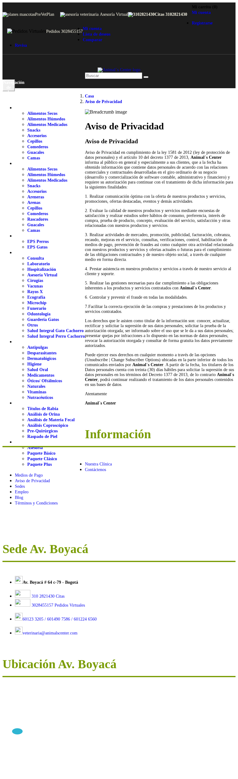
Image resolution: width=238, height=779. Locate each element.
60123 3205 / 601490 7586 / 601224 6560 (60, 619)
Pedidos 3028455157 (64, 31)
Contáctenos (95, 469)
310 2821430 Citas (47, 596)
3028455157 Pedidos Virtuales (58, 605)
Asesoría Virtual (114, 14)
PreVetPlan (44, 14)
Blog (19, 497)
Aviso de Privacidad (32, 480)
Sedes (20, 486)
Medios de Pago (29, 475)
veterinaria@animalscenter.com (50, 633)
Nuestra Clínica (98, 464)
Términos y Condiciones (36, 503)
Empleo (22, 492)
